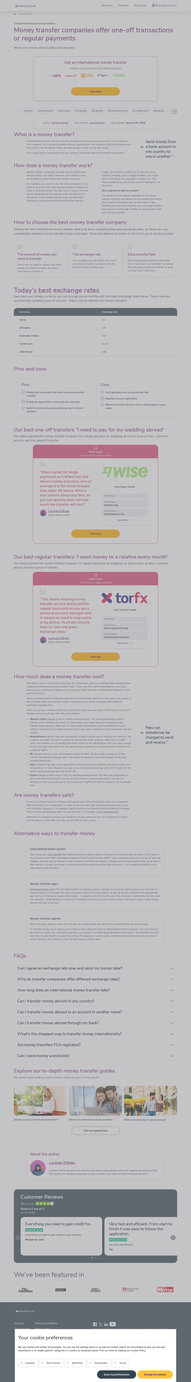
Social (122, 1363)
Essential (30, 1363)
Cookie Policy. (138, 1350)
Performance (53, 1363)
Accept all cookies (155, 1374)
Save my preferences (116, 1374)
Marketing (76, 1363)
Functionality (101, 1363)
